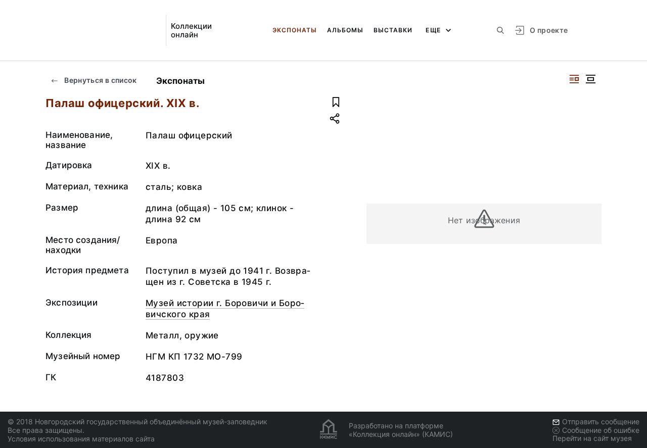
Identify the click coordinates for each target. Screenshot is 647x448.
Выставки (393, 30)
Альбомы (345, 30)
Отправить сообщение (600, 421)
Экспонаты (294, 30)
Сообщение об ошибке (600, 430)
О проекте (549, 30)
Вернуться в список (100, 80)
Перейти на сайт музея (592, 438)
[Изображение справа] (574, 79)
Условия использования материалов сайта (81, 438)
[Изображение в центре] (590, 79)
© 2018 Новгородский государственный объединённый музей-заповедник (137, 421)
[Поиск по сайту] (500, 30)
